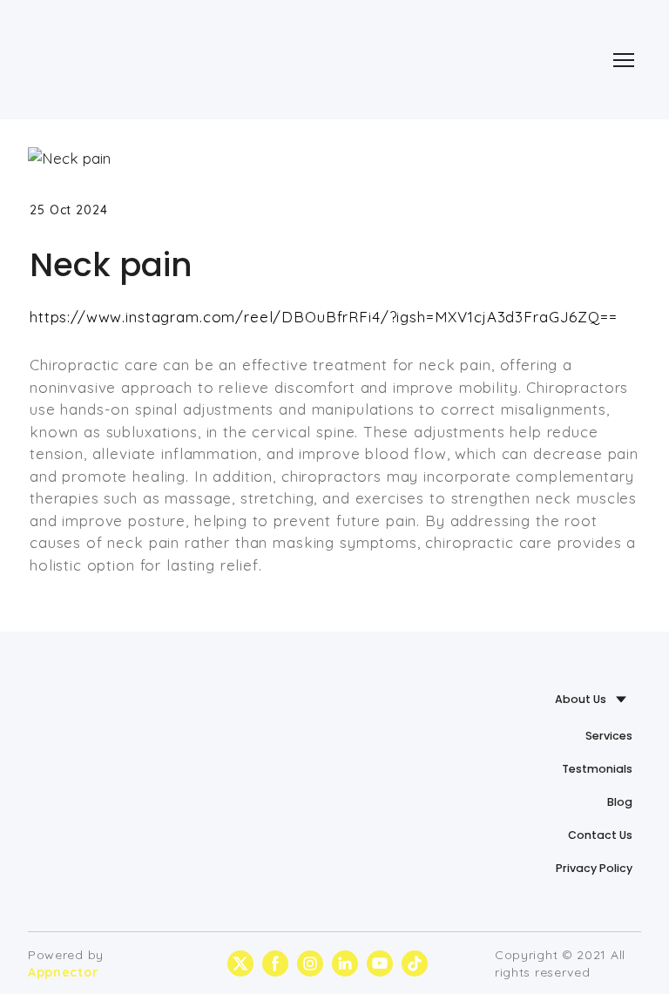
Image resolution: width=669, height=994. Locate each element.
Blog (619, 802)
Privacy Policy (594, 868)
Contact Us (600, 835)
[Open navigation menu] (623, 60)
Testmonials (597, 768)
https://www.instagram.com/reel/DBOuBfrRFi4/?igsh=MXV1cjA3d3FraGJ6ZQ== (324, 317)
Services (608, 735)
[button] (240, 963)
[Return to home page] (110, 59)
